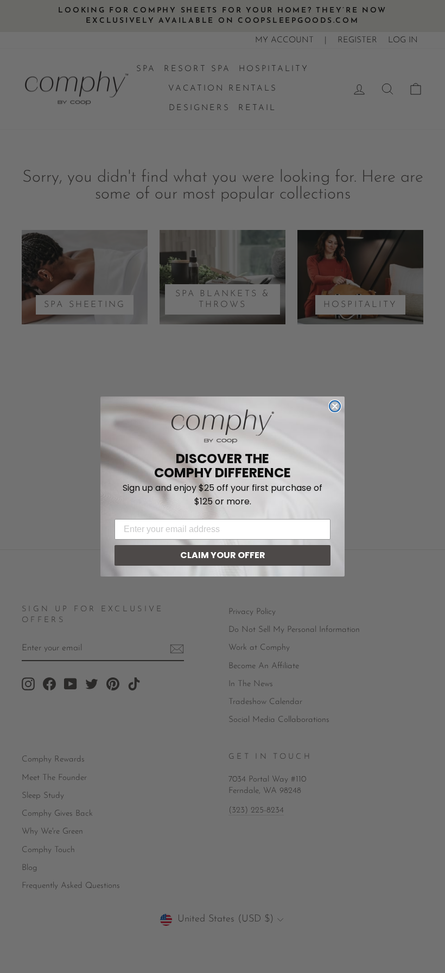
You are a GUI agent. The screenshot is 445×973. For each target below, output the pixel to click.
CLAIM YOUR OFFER (222, 555)
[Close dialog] (334, 406)
